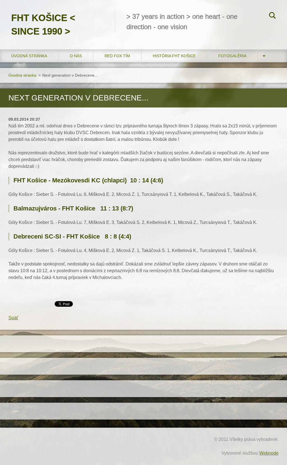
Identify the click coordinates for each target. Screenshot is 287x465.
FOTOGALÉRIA (232, 56)
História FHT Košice (174, 56)
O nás (76, 56)
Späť (13, 317)
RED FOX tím (117, 56)
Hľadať (272, 16)
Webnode (269, 453)
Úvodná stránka (29, 56)
